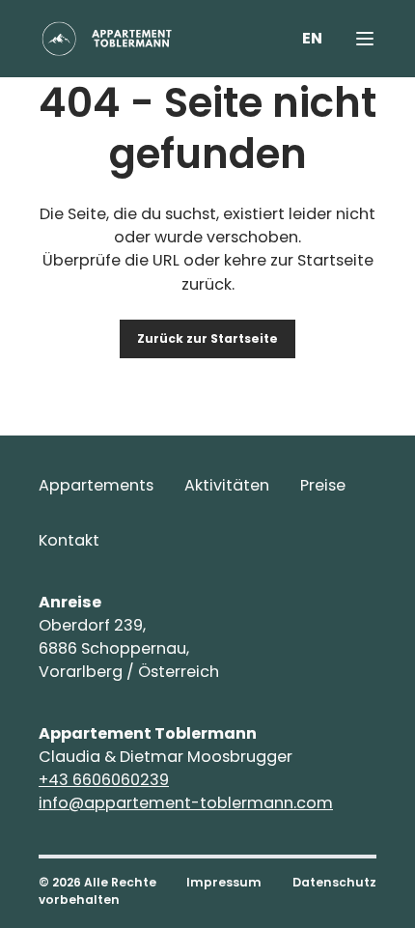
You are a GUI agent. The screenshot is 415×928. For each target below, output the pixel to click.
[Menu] (364, 38)
